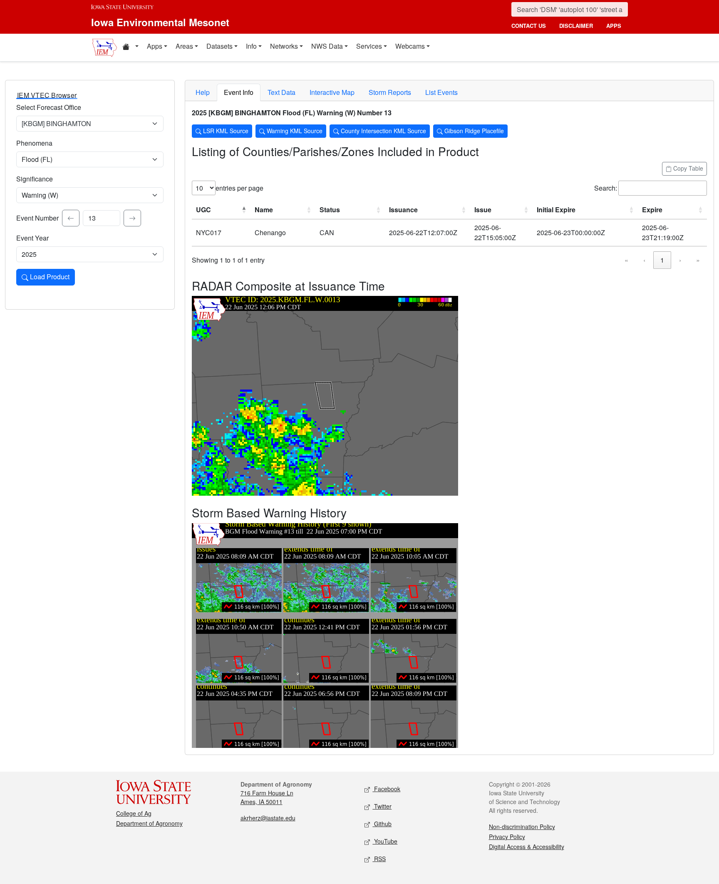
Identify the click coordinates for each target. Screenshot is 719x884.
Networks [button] (284, 46)
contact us (528, 26)
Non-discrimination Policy (522, 826)
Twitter (382, 806)
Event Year (32, 238)
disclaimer (576, 26)
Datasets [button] (219, 46)
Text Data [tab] (281, 92)
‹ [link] (644, 260)
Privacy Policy (507, 836)
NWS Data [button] (327, 46)
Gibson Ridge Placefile (473, 131)
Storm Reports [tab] (390, 92)
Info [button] (251, 46)
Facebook (386, 789)
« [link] (626, 260)
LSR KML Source (224, 131)
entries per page (239, 188)
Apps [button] (154, 46)
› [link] (680, 260)
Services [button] (369, 46)
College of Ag (133, 813)
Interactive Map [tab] (332, 92)
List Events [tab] (441, 92)
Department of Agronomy (149, 823)
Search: (605, 188)
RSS (379, 858)
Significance (34, 179)
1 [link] (662, 260)
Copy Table (687, 168)
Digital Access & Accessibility (526, 846)
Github (382, 823)
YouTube (384, 841)
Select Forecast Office (48, 107)
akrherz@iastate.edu (267, 818)
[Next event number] (132, 218)
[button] (130, 47)
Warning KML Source (293, 131)
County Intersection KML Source (382, 131)
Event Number (37, 218)
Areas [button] (184, 46)
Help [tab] (203, 92)
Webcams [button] (410, 46)
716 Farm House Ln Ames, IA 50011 (266, 797)
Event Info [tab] (238, 92)
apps (613, 26)
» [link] (698, 260)
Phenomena (34, 143)
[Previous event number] (70, 218)
